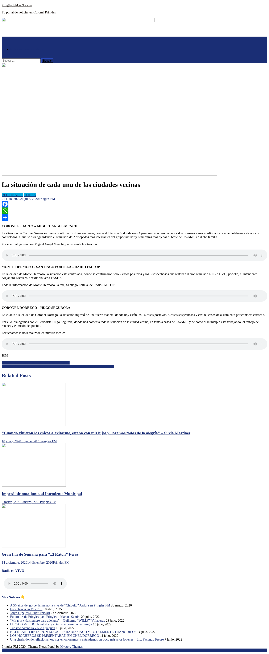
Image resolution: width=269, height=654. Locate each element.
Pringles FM (47, 199)
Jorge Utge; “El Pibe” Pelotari (30, 613)
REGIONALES (12, 195)
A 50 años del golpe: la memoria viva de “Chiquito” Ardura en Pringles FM (60, 605)
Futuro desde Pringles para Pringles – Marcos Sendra (45, 616)
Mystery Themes (71, 646)
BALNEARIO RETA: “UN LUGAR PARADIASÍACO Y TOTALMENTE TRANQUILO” (73, 632)
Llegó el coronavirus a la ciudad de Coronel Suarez (36, 363)
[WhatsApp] (134, 210)
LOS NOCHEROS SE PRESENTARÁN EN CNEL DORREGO (54, 635)
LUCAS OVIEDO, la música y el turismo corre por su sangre (51, 624)
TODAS (30, 195)
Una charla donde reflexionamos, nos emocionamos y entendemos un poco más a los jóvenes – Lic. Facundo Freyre (87, 639)
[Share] (134, 217)
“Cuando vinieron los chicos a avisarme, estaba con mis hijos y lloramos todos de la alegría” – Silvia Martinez (96, 433)
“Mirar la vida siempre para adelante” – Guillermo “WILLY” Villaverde (57, 620)
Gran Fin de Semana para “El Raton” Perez (40, 554)
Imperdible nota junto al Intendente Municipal (42, 493)
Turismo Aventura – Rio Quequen (32, 628)
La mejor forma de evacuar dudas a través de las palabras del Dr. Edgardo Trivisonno (58, 366)
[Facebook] (134, 204)
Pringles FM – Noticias (17, 5)
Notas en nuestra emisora (26, 49)
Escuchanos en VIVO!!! (26, 609)
